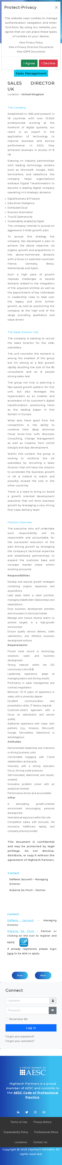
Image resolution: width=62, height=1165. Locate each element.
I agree (29, 63)
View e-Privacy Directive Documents (31, 47)
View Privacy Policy (31, 42)
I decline (48, 63)
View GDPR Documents (31, 51)
